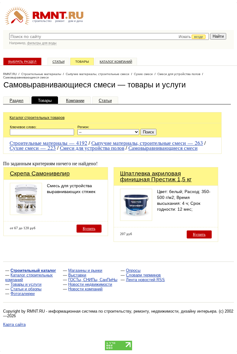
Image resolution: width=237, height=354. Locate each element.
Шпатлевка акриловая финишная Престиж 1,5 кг (156, 176)
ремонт (59, 21)
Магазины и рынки (85, 270)
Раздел (16, 100)
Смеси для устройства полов (92, 147)
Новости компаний (85, 289)
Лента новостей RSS (145, 279)
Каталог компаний (116, 61)
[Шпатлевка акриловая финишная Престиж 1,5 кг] (136, 219)
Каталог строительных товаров (37, 118)
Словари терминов (143, 275)
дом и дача (75, 21)
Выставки (77, 275)
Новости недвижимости (90, 284)
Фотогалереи (22, 293)
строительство (42, 21)
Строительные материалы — (48, 142)
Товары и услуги (25, 284)
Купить (89, 228)
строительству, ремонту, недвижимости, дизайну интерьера (160, 311)
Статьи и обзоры (25, 289)
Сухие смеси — (33, 147)
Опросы (133, 270)
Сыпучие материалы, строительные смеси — (147, 142)
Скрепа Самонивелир (40, 173)
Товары (82, 61)
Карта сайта (14, 324)
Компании (75, 100)
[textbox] (109, 36)
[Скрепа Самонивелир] (26, 213)
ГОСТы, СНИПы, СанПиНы (92, 279)
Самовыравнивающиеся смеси (163, 147)
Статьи (58, 61)
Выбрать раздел (22, 61)
